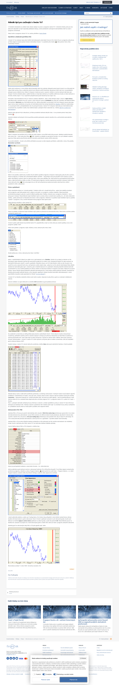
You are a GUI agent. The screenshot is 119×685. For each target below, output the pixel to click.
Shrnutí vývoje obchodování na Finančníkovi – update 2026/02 (100, 130)
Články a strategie (65, 8)
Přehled (84, 658)
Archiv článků (21, 13)
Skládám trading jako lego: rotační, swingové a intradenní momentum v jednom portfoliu (100, 88)
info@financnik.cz (11, 654)
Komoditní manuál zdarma (67, 650)
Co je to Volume (40, 274)
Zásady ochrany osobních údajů (14, 674)
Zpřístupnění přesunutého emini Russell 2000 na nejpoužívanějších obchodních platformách (93, 622)
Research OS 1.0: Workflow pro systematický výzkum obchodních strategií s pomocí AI (100, 99)
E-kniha (87, 8)
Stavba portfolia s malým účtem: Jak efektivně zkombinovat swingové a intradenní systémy (99, 110)
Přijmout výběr (45, 679)
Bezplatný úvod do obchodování (104, 650)
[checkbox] (36, 674)
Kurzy (75, 8)
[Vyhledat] (111, 13)
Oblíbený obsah (82, 652)
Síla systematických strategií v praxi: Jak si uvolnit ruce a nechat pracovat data (100, 121)
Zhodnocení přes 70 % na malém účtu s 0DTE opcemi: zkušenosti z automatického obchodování (99, 68)
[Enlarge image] (56, 42)
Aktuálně (103, 8)
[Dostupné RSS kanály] (111, 639)
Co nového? (9, 2)
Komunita (95, 8)
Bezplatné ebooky (47, 655)
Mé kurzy (16, 2)
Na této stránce (103, 13)
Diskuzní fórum (82, 647)
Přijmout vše (73, 679)
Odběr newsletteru (47, 652)
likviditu (58, 104)
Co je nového (82, 650)
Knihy (81, 8)
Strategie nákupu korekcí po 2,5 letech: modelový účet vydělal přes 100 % (100, 57)
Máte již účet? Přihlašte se (93, 2)
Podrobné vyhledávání (48, 650)
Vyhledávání (82, 655)
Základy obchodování (49, 8)
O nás (111, 8)
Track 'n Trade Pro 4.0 (15, 620)
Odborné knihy (100, 655)
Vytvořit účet (107, 2)
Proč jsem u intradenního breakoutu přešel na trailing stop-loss (100, 78)
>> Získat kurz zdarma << (87, 40)
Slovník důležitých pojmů (67, 647)
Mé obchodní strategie (61, 13)
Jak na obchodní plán (47, 13)
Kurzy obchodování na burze (104, 652)
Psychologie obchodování (33, 13)
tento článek (43, 33)
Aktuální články (46, 647)
